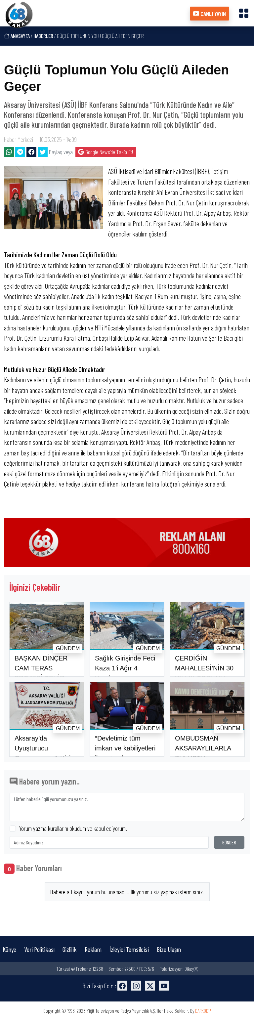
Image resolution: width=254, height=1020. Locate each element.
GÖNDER (229, 842)
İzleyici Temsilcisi (129, 949)
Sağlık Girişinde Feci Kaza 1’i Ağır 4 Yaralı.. (125, 668)
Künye (9, 949)
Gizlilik (70, 949)
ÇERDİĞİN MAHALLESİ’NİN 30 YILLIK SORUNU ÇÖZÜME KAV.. (204, 673)
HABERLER (43, 35)
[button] (243, 13)
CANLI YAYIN (212, 13)
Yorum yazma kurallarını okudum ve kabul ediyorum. (73, 828)
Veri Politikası (39, 949)
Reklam (93, 949)
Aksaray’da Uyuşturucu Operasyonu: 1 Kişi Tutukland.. (42, 753)
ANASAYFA (20, 35)
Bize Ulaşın (169, 949)
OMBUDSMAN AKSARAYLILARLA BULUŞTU (203, 748)
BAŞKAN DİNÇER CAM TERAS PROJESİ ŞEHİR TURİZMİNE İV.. (41, 673)
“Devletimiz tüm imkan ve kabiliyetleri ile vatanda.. (125, 748)
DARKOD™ (203, 1010)
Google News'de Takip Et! (108, 151)
